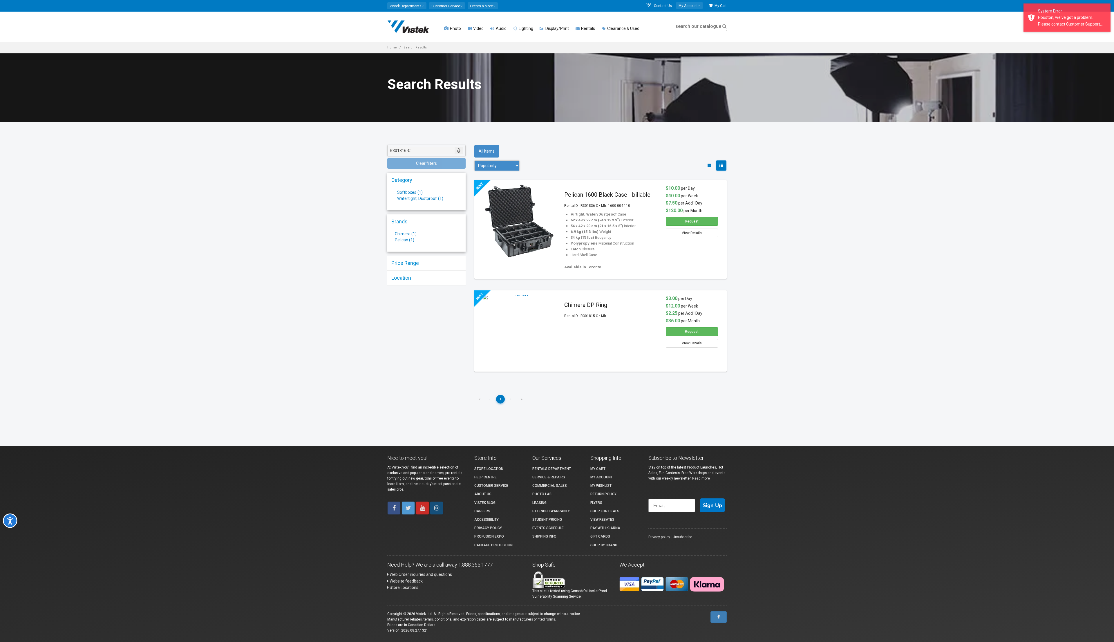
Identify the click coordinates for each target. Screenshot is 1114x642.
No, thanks (491, 377)
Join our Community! (492, 358)
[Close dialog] (680, 256)
